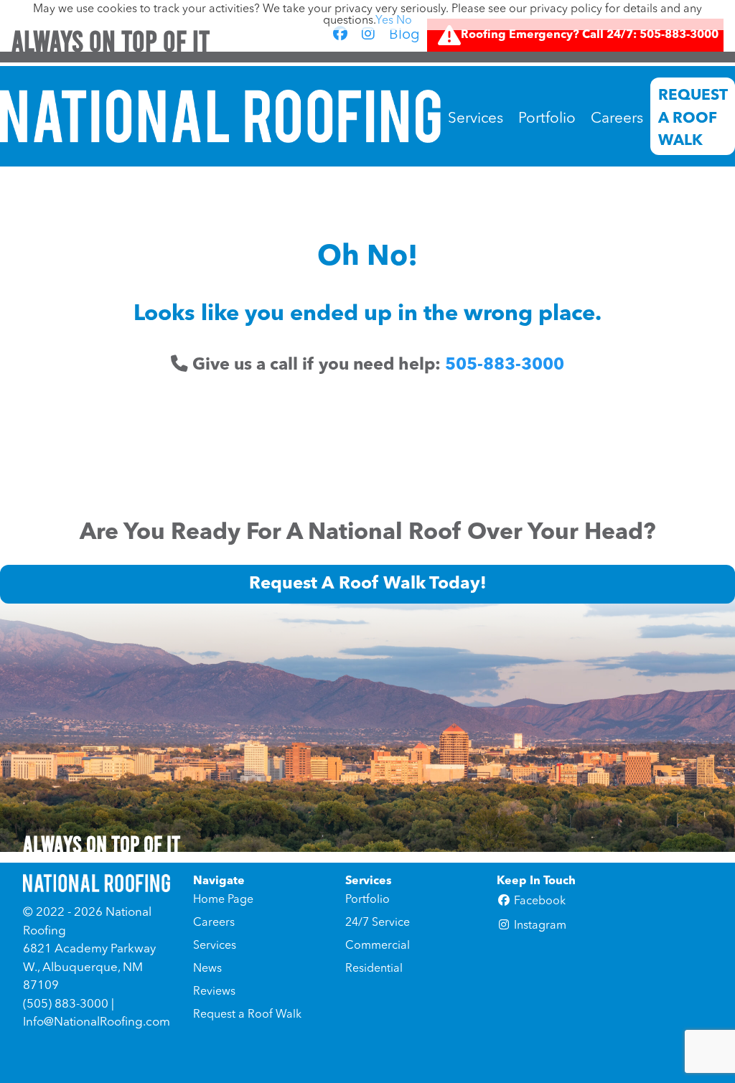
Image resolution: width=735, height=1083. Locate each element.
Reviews (214, 992)
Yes (384, 21)
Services (475, 118)
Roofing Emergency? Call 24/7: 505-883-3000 (589, 35)
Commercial (377, 946)
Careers (617, 118)
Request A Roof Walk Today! (368, 584)
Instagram (538, 926)
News (207, 969)
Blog (404, 35)
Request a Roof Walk (693, 118)
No (404, 21)
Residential (374, 969)
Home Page (223, 900)
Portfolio (547, 118)
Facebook (538, 901)
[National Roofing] (220, 116)
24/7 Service (377, 923)
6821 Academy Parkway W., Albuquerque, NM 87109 (89, 967)
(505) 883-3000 (65, 1004)
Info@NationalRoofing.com (96, 1022)
